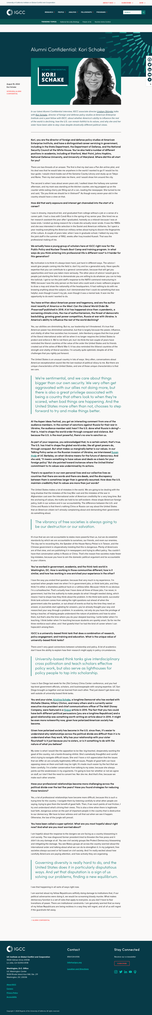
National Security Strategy (69, 22)
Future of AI (87, 22)
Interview (11, 91)
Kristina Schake (61, 699)
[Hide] (150, 84)
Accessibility (12, 997)
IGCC (16, 12)
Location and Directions (78, 969)
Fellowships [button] (86, 12)
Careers (10, 988)
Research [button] (49, 12)
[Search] (143, 12)
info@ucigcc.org (74, 962)
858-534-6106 (73, 956)
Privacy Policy (12, 993)
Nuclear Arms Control (103, 22)
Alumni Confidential (14, 92)
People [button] (61, 12)
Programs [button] (100, 12)
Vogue (67, 709)
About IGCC (11, 984)
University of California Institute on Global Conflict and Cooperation (31, 2)
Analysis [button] (72, 12)
